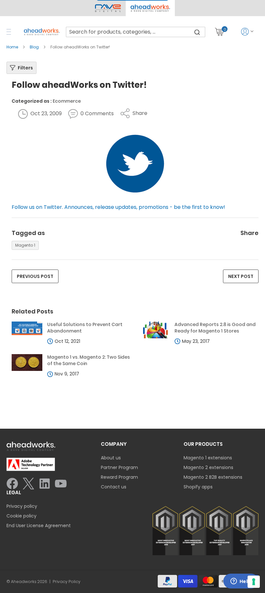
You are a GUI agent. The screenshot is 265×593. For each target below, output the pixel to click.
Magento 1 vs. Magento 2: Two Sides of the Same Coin (88, 360)
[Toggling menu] (8, 32)
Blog (35, 47)
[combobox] (135, 32)
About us (111, 458)
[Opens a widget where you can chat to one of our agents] (241, 582)
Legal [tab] (13, 492)
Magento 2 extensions (208, 467)
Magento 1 (25, 245)
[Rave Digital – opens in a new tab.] (108, 8)
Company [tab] (114, 444)
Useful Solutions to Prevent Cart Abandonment (84, 328)
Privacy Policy (66, 582)
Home (12, 47)
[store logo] (41, 31)
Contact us (113, 487)
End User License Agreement (38, 525)
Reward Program (119, 477)
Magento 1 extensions (208, 458)
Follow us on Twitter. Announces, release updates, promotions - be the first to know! (118, 207)
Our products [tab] (203, 444)
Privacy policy (21, 506)
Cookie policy (21, 516)
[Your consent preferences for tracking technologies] (254, 582)
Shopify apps (198, 487)
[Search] (197, 32)
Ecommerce (67, 101)
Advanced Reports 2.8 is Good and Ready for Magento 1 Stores (215, 328)
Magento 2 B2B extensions (213, 477)
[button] (150, 8)
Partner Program (119, 467)
